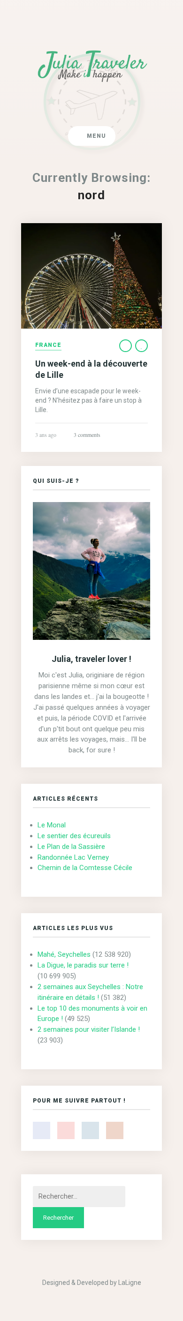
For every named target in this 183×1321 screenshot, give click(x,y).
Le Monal (52, 825)
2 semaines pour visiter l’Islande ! (89, 1029)
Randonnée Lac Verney (73, 857)
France (48, 345)
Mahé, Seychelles (64, 954)
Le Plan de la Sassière (71, 846)
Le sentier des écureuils (74, 836)
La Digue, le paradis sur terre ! (83, 965)
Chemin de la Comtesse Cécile (85, 867)
